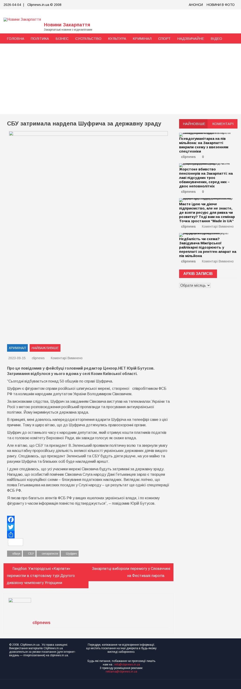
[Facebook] (88, 519)
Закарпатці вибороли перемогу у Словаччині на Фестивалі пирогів (131, 572)
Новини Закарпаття (67, 24)
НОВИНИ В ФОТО (221, 5)
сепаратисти (50, 553)
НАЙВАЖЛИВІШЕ (45, 348)
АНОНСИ (196, 5)
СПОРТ (164, 38)
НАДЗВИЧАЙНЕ (190, 38)
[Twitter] (88, 527)
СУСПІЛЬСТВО (88, 38)
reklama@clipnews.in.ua (121, 671)
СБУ (31, 553)
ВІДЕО (216, 38)
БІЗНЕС (62, 38)
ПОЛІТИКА (40, 38)
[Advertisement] (120, 79)
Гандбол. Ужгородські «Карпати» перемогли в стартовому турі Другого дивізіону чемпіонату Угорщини (41, 575)
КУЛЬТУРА (117, 38)
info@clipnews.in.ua (127, 664)
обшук (16, 553)
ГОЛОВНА (15, 38)
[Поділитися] (88, 534)
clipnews (38, 358)
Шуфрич (71, 553)
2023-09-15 (17, 358)
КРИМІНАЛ (142, 38)
